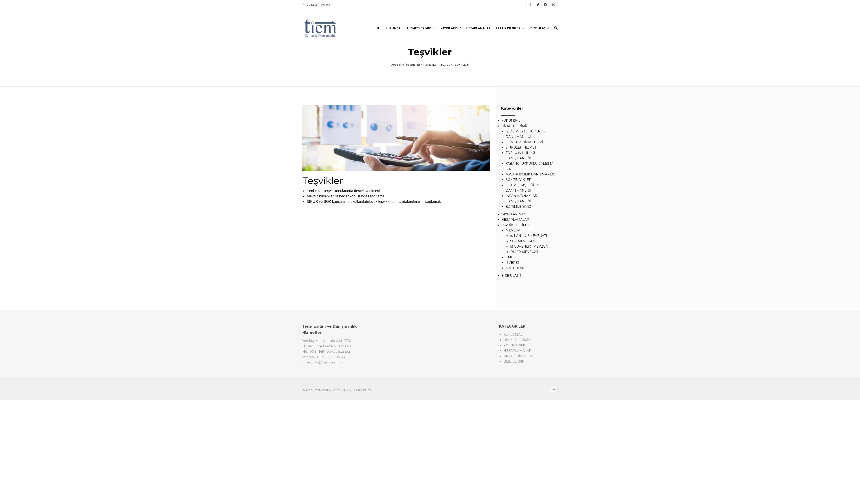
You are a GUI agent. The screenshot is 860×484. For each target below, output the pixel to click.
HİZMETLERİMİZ (419, 28)
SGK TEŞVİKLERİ (458, 64)
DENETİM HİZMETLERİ (524, 142)
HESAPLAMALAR (478, 28)
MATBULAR (515, 268)
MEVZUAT (514, 230)
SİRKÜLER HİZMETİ (521, 147)
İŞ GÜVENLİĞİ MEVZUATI (530, 246)
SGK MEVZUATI (522, 241)
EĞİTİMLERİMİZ (518, 207)
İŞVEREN (513, 263)
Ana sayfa (397, 64)
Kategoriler (413, 64)
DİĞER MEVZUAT (524, 252)
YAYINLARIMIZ (451, 28)
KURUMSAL (393, 28)
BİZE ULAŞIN (539, 28)
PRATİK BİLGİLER (507, 28)
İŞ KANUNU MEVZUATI (528, 236)
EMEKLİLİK (515, 257)
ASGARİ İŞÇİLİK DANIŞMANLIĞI (531, 174)
